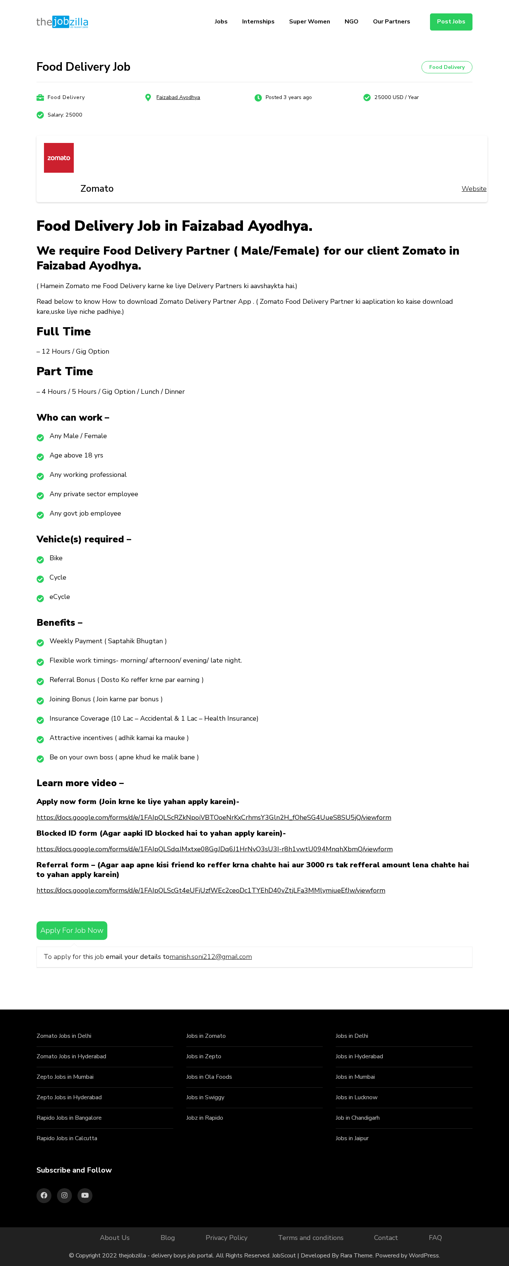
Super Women (309, 21)
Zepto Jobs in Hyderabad (69, 1097)
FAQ (435, 1237)
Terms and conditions (311, 1237)
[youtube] (85, 1195)
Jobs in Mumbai (355, 1077)
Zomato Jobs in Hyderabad (71, 1056)
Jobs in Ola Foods (209, 1077)
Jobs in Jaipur (352, 1138)
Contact (386, 1237)
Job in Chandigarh (358, 1118)
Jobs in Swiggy (205, 1097)
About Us (115, 1237)
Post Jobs (451, 21)
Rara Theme (356, 1255)
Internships (258, 21)
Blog (168, 1237)
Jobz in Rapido (204, 1118)
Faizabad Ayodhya (178, 97)
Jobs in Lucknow (356, 1097)
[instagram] (64, 1195)
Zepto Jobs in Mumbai (65, 1077)
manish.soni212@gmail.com (211, 956)
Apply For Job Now (72, 930)
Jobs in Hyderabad (359, 1056)
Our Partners (391, 21)
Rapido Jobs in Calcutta (67, 1138)
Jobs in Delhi (352, 1036)
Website (474, 188)
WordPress (424, 1255)
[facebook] (44, 1195)
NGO (351, 21)
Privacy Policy (226, 1237)
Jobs (221, 21)
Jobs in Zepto (203, 1056)
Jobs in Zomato (206, 1036)
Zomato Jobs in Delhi (64, 1036)
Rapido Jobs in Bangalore (69, 1118)
